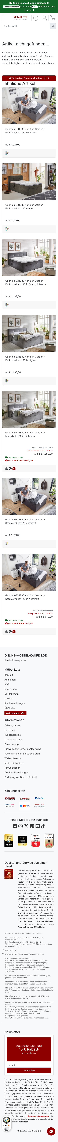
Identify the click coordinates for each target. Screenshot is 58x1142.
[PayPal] (41, 798)
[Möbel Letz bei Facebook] (15, 826)
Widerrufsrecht (12, 758)
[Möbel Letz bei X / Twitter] (26, 826)
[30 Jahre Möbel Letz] (8, 874)
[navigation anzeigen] (6, 18)
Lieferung (9, 730)
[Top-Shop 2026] (35, 840)
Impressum (10, 689)
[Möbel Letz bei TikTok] (43, 826)
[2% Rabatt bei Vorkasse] (11, 798)
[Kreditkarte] (26, 806)
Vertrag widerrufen (15, 713)
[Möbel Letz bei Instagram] (20, 826)
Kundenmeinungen (14, 703)
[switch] (6, 1129)
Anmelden (10, 679)
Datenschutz (11, 693)
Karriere (8, 698)
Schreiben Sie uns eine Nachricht (30, 78)
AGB (6, 684)
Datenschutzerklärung (38, 1116)
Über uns (9, 707)
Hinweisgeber (12, 767)
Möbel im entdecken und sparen (29, 6)
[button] (36, 18)
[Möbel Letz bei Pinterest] (32, 826)
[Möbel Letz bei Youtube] (38, 826)
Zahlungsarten (12, 725)
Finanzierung (11, 744)
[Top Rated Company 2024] (22, 840)
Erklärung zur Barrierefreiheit (20, 777)
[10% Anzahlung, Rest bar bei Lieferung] (26, 798)
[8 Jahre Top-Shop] (49, 840)
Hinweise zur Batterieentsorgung (22, 748)
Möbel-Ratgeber (13, 763)
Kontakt (8, 674)
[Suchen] (53, 26)
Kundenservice (12, 734)
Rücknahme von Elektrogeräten (22, 753)
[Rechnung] (41, 806)
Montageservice (13, 739)
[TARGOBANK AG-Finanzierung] (11, 806)
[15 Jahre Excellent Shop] (8, 840)
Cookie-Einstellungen (16, 772)
